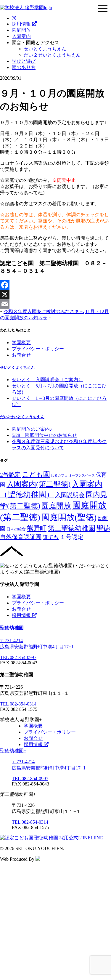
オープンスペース (82, 475)
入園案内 (21, 36)
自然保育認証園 (20, 537)
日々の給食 (16, 529)
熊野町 (36, 528)
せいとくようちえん (45, 48)
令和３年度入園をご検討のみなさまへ (44, 311)
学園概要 (21, 342)
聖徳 (103, 528)
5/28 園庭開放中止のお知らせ (44, 435)
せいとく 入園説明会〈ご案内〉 (47, 379)
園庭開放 (21, 30)
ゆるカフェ (59, 475)
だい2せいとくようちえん (22, 417)
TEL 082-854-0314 (18, 703)
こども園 (36, 474)
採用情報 (22, 23)
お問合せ (21, 354)
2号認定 (10, 474)
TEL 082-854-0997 (18, 657)
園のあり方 (24, 67)
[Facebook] (55, 285)
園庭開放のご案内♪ (32, 429)
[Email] (55, 304)
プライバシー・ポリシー (38, 348)
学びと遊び (24, 61)
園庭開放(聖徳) (68, 517)
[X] (55, 294)
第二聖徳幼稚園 (71, 528)
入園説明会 (70, 495)
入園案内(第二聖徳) (38, 484)
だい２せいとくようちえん (52, 54)
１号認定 (71, 537)
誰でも (51, 537)
